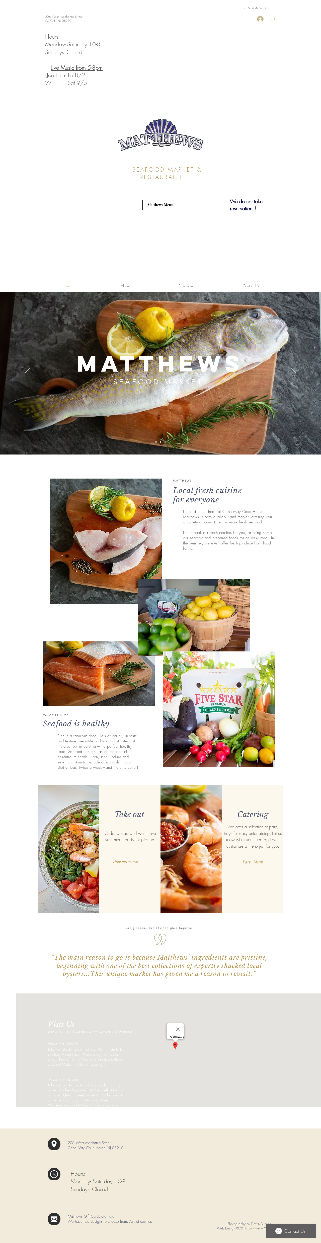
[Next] (293, 373)
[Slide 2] (160, 442)
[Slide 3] (165, 442)
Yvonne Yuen (262, 1228)
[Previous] (27, 373)
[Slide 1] (156, 442)
